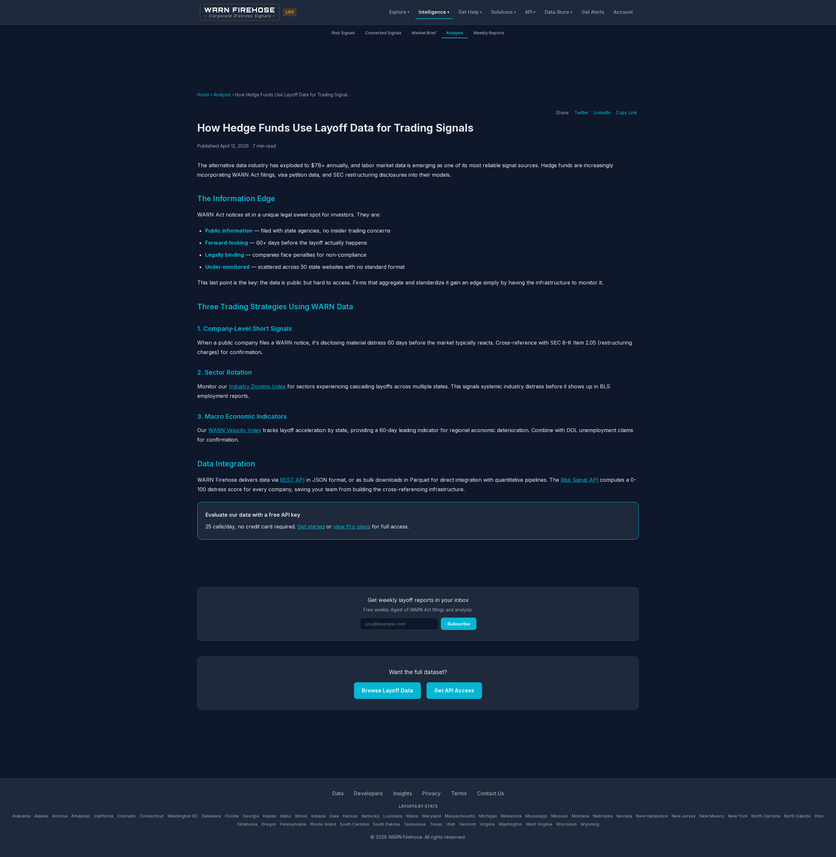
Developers (368, 793)
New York (738, 816)
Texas (436, 824)
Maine (412, 816)
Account (623, 12)
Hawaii (269, 816)
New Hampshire (652, 816)
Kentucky (370, 816)
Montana (580, 816)
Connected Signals (383, 32)
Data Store (558, 12)
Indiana (318, 816)
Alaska (41, 816)
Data (338, 793)
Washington (510, 824)
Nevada (624, 816)
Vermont (467, 824)
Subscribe (458, 623)
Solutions (503, 12)
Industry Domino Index (257, 386)
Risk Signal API (579, 480)
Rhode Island (323, 824)
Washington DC (183, 816)
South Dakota (386, 824)
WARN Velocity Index (234, 430)
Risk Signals (343, 32)
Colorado (126, 816)
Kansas (350, 816)
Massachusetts (460, 816)
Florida (232, 816)
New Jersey (684, 816)
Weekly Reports (489, 32)
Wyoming (590, 824)
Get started (311, 526)
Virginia (487, 824)
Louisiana (392, 816)
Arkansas (80, 816)
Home (203, 94)
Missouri (559, 816)
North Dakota (797, 816)
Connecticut (152, 816)
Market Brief (424, 32)
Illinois (301, 816)
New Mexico (711, 816)
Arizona (59, 816)
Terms (459, 793)
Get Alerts (593, 12)
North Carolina (765, 816)
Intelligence (434, 12)
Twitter (581, 112)
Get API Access (454, 690)
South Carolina (354, 824)
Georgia (251, 816)
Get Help (470, 12)
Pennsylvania (293, 824)
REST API (292, 480)
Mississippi (536, 816)
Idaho (285, 816)
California (103, 816)
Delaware (211, 816)
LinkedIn (602, 112)
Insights (402, 793)
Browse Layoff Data (387, 690)
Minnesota (511, 816)
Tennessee (415, 824)
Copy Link (626, 112)
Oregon (268, 824)
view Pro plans (351, 526)
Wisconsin (566, 824)
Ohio (819, 816)
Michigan (488, 816)
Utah (450, 824)
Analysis (454, 32)
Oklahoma (247, 824)
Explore (399, 12)
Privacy (431, 793)
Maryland (431, 816)
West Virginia (539, 824)
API (530, 12)
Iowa (334, 816)
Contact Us (490, 793)
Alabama (21, 816)
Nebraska (603, 816)
